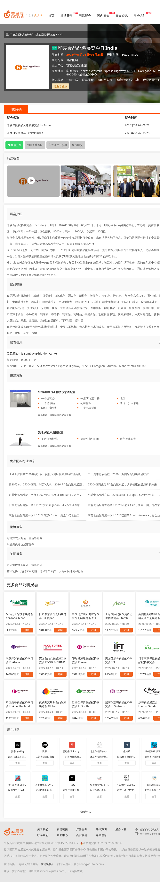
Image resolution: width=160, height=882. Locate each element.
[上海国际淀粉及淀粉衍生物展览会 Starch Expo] (119, 603)
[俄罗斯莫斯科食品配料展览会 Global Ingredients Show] (53, 691)
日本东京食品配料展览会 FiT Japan (52, 616)
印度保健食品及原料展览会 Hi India (29, 125)
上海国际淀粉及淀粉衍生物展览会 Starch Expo (118, 616)
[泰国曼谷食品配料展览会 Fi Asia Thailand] (19, 691)
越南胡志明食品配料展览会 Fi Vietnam (118, 704)
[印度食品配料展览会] (86, 181)
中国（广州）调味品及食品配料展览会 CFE (85, 616)
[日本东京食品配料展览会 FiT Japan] (53, 603)
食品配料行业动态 (22, 461)
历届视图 (13, 158)
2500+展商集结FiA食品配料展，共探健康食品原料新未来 (122, 484)
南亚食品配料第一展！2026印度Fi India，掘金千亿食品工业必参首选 (51, 515)
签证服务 (16, 554)
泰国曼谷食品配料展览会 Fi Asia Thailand (19, 704)
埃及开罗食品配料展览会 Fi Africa (19, 660)
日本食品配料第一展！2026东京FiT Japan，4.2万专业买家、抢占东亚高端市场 (57, 505)
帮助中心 (62, 835)
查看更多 (85, 812)
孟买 (76, 71)
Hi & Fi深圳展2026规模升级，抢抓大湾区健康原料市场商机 (45, 474)
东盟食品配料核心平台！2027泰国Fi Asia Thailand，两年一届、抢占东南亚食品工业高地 (63, 495)
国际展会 (85, 15)
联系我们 (42, 835)
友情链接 (62, 829)
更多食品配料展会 (22, 584)
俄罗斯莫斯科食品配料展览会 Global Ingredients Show (52, 704)
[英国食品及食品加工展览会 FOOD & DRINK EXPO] (53, 647)
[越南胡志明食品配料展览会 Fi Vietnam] (119, 691)
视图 (79, 145)
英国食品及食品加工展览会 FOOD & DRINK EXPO (52, 660)
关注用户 (59, 145)
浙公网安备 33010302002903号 (102, 843)
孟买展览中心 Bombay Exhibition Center (32, 353)
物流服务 (16, 527)
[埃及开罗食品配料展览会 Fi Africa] (19, 647)
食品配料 (72, 60)
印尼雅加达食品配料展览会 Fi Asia (85, 660)
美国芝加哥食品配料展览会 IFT (118, 660)
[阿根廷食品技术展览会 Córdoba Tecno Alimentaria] (19, 603)
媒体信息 (101, 835)
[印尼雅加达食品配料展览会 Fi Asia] (86, 647)
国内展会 (103, 15)
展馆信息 (16, 342)
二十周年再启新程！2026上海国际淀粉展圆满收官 (118, 474)
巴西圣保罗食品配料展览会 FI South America (85, 704)
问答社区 (36, 145)
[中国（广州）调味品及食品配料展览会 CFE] (86, 603)
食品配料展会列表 (22, 34)
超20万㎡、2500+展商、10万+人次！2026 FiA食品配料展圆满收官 (49, 484)
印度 (69, 71)
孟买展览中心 (88, 74)
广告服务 (81, 829)
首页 (51, 15)
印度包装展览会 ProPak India (25, 133)
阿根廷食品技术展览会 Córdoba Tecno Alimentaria (19, 616)
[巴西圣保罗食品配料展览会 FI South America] (86, 691)
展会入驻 (140, 15)
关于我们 (42, 829)
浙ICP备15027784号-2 (64, 843)
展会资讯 (121, 15)
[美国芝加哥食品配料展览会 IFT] (119, 647)
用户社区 (13, 730)
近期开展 (66, 15)
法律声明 (101, 829)
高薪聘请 (81, 835)
